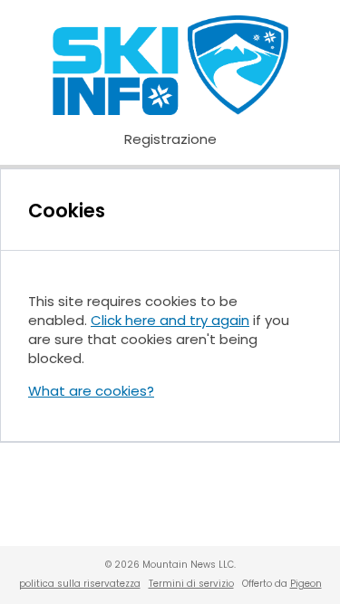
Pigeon (306, 583)
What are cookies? (91, 390)
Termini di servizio (191, 583)
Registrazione (170, 139)
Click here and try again (170, 320)
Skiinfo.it (170, 65)
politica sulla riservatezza (80, 583)
